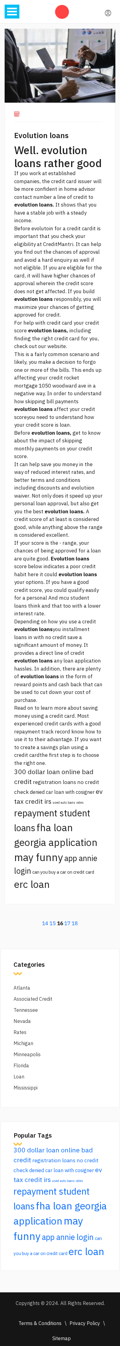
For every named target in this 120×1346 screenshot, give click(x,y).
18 (75, 923)
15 (53, 923)
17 (67, 923)
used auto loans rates (68, 802)
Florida (21, 1065)
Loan (19, 1076)
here (33, 574)
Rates (20, 1032)
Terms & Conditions (40, 1323)
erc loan (32, 884)
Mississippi (26, 1088)
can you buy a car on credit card (63, 872)
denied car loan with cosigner (62, 792)
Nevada (22, 1021)
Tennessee (26, 1010)
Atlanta (22, 988)
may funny (38, 857)
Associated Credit (33, 999)
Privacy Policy (85, 1323)
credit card (59, 322)
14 (45, 923)
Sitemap (61, 1338)
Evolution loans (41, 135)
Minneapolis (27, 1054)
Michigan (23, 1043)
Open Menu (12, 11)
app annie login (68, 1237)
